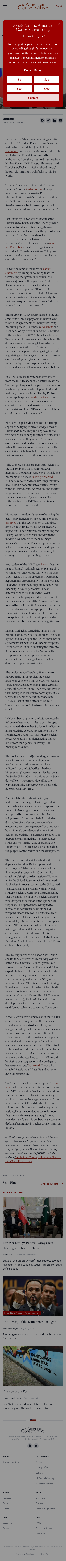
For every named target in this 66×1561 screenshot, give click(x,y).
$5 (19, 79)
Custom (33, 98)
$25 (46, 79)
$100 (47, 88)
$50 (19, 88)
